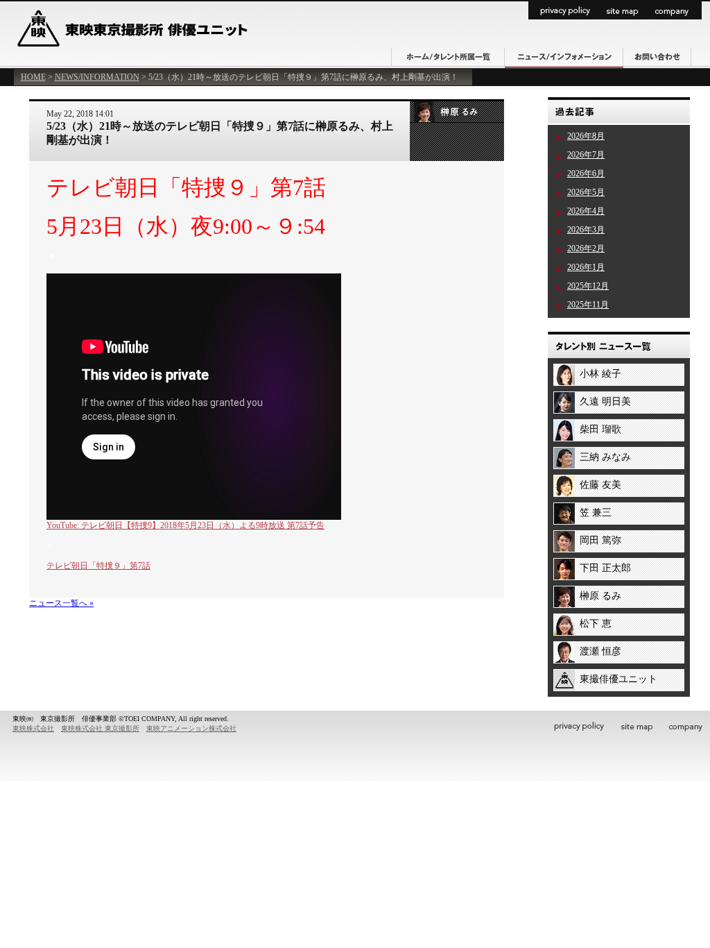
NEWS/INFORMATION (97, 77)
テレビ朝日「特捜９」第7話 (98, 565)
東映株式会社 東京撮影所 (100, 728)
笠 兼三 (596, 512)
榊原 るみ (600, 596)
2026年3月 (586, 230)
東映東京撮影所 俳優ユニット (134, 36)
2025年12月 (588, 286)
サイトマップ (623, 10)
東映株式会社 (33, 728)
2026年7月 (586, 155)
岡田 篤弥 (600, 540)
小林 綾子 (600, 374)
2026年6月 (586, 173)
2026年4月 (586, 211)
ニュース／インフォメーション (564, 58)
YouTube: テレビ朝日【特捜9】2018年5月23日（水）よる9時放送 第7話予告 (185, 525)
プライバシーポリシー (563, 10)
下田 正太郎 (605, 568)
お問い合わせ (657, 57)
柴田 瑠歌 (600, 429)
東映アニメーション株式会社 (191, 728)
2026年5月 (586, 192)
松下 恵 (596, 623)
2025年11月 (588, 305)
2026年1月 (586, 267)
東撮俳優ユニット (618, 679)
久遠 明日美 (605, 401)
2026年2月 (586, 248)
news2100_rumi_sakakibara (457, 112)
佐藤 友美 (600, 485)
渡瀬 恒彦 (600, 651)
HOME (33, 77)
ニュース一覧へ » (61, 603)
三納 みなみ (605, 457)
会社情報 (675, 10)
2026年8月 (586, 136)
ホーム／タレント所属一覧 (448, 57)
